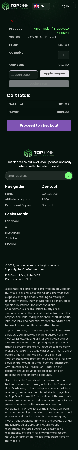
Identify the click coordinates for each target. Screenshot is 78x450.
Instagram (12, 232)
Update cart (39, 84)
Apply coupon (54, 73)
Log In (65, 6)
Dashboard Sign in (18, 205)
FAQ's (46, 199)
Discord (47, 205)
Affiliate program (17, 199)
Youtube (11, 238)
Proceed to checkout (39, 125)
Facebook (12, 221)
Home (9, 194)
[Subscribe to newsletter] (68, 175)
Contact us (50, 194)
